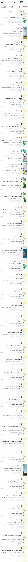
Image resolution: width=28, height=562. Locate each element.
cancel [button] (19, 6)
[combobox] (21, 11)
